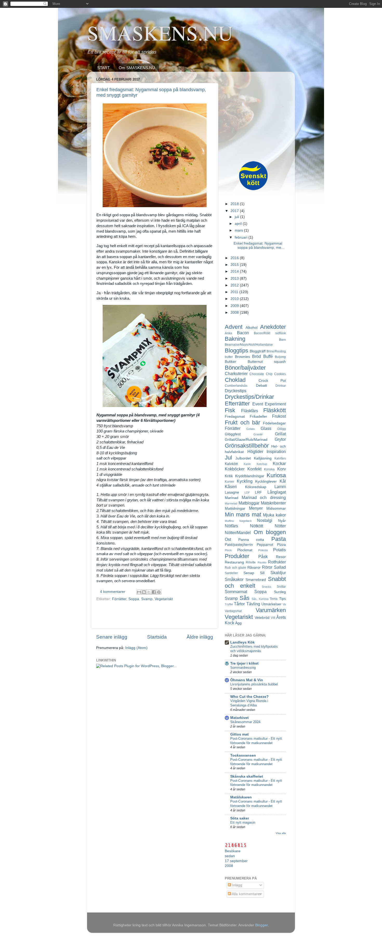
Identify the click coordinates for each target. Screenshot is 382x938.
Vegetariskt (164, 599)
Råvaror (254, 567)
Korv (281, 469)
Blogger (261, 925)
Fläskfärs (249, 410)
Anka (228, 333)
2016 (235, 258)
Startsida (157, 637)
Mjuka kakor (274, 515)
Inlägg (236, 885)
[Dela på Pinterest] (158, 592)
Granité (258, 434)
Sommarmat (236, 591)
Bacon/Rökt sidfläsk (270, 333)
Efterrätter (237, 403)
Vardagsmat (233, 611)
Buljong (280, 357)
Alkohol (252, 328)
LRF (258, 492)
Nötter (280, 525)
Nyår (282, 521)
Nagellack (245, 520)
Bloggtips (236, 350)
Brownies (242, 357)
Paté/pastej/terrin (239, 545)
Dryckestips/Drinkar (249, 396)
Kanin (247, 463)
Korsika (269, 469)
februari (241, 237)
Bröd (256, 356)
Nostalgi (264, 520)
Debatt (261, 386)
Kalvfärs (280, 458)
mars (239, 230)
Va (284, 604)
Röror (267, 567)
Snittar (281, 586)
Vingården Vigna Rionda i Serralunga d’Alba (249, 703)
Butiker (230, 362)
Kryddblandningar (249, 476)
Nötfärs (231, 525)
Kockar (279, 463)
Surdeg (280, 592)
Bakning (235, 339)
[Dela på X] (149, 592)
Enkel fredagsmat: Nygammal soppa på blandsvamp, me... (259, 245)
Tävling (253, 603)
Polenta (263, 550)
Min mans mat (243, 514)
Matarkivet (239, 718)
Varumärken (271, 610)
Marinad (231, 498)
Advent (233, 327)
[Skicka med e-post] (139, 592)
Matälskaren (241, 797)
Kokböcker (235, 469)
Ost (228, 539)
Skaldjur (278, 572)
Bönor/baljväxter (245, 367)
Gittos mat (239, 734)
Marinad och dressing (264, 497)
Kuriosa (276, 475)
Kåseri (231, 486)
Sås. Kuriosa (260, 598)
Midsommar (276, 508)
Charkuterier (236, 373)
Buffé (268, 356)
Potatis (279, 549)
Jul (228, 457)
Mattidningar (235, 508)
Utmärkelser (271, 604)
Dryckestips (235, 390)
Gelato (250, 428)
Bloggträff (258, 351)
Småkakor (234, 579)
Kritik (229, 476)
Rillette (251, 562)
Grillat (280, 433)
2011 (234, 292)
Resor (281, 557)
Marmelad (231, 503)
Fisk (230, 410)
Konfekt (254, 469)
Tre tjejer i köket (244, 663)
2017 (235, 211)
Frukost (279, 416)
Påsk (263, 556)
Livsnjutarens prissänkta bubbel (254, 684)
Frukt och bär (242, 422)
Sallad (280, 567)
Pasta (278, 539)
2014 (235, 271)
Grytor (280, 439)
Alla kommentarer (246, 894)
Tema (274, 599)
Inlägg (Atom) (136, 648)
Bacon (243, 332)
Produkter (237, 556)
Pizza (281, 545)
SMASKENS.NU (160, 32)
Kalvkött (231, 464)
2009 (235, 306)
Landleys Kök (242, 642)
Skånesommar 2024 (245, 722)
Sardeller (231, 573)
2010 (235, 299)
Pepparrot (265, 545)
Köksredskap (255, 487)
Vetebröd (262, 618)
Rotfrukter (277, 562)
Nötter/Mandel (238, 532)
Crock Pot (272, 381)
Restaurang (234, 562)
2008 (235, 312)
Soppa (133, 599)
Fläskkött (274, 410)
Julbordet (243, 458)
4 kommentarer (112, 592)
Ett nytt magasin (242, 822)
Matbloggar (249, 503)
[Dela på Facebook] (153, 592)
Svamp (147, 599)
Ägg (238, 623)
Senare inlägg (111, 637)
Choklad (235, 380)
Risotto (262, 562)
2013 (235, 278)
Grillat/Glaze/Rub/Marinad (246, 440)
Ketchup (262, 463)
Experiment (275, 404)
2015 (235, 265)
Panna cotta (251, 540)
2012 (235, 285)
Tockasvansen (243, 755)
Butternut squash (267, 362)
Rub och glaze (235, 567)
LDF (247, 492)
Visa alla (281, 833)
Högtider (255, 451)
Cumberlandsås (236, 386)
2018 (235, 204)
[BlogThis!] (144, 592)
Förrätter (119, 599)
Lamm (280, 486)
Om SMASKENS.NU (137, 67)
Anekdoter (273, 327)
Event (257, 404)
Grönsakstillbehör (247, 445)
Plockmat (244, 550)
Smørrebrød (256, 580)
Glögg (281, 429)
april (239, 224)
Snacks (266, 586)
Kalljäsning (263, 458)
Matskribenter (273, 503)
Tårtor (239, 603)
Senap (248, 573)
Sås (244, 598)
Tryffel (229, 604)
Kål (283, 481)
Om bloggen (270, 532)
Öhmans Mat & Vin (246, 680)
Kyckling (245, 481)
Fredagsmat (235, 416)
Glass (266, 428)
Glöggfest (233, 434)
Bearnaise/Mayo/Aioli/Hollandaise (249, 344)
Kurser (229, 481)
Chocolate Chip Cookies (267, 374)
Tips (282, 599)
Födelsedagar (274, 423)
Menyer (256, 508)
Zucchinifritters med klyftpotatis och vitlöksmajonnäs (254, 649)
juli (237, 217)
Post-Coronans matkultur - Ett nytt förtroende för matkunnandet (256, 741)
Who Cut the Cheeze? (249, 697)
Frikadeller (258, 416)
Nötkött (256, 525)
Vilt (273, 618)
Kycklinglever (266, 481)
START (103, 67)
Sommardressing (243, 668)
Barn (282, 340)
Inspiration (276, 451)
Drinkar (280, 386)
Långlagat (276, 492)
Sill (262, 573)
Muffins (229, 520)
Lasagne (232, 492)
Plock (228, 550)
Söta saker (239, 818)
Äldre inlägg (200, 637)
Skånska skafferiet (246, 776)
